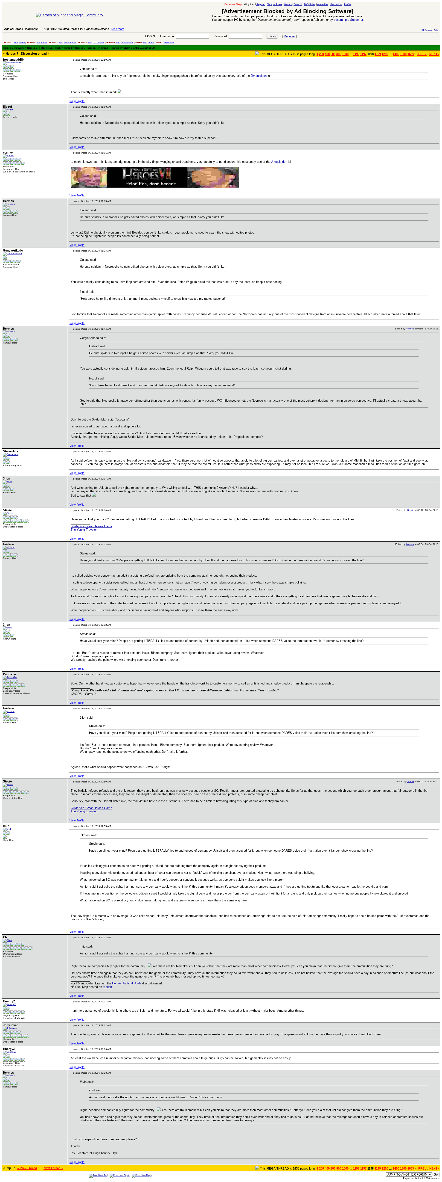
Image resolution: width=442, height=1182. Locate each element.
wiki (145, 42)
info (16, 42)
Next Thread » (53, 1168)
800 (338, 54)
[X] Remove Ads (429, 30)
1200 (385, 54)
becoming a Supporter (348, 19)
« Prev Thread (27, 1168)
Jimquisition (259, 75)
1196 (356, 54)
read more (117, 29)
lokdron (410, 544)
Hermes (410, 328)
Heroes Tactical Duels (126, 983)
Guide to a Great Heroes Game (91, 526)
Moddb (107, 987)
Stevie (410, 510)
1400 (396, 54)
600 (333, 54)
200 (321, 54)
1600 (403, 54)
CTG (95, 42)
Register (289, 36)
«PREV (422, 54)
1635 (410, 54)
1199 (378, 54)
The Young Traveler (84, 529)
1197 (363, 54)
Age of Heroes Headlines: (21, 29)
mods (67, 42)
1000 (345, 54)
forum (22, 42)
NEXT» (434, 54)
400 (327, 54)
